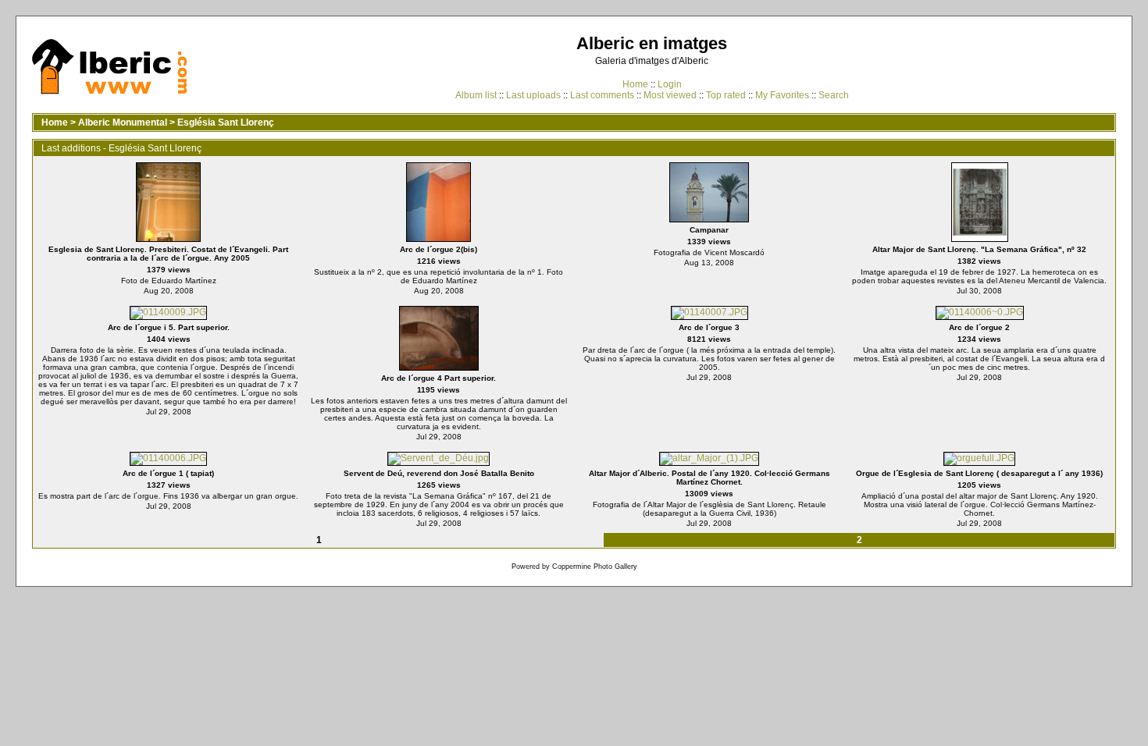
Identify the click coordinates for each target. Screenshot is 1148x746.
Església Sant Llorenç (225, 122)
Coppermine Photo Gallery (594, 566)
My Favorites (782, 95)
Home (635, 84)
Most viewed (670, 95)
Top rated (726, 95)
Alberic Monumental (122, 122)
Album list (476, 95)
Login (670, 84)
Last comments (602, 95)
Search (833, 95)
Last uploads (533, 95)
